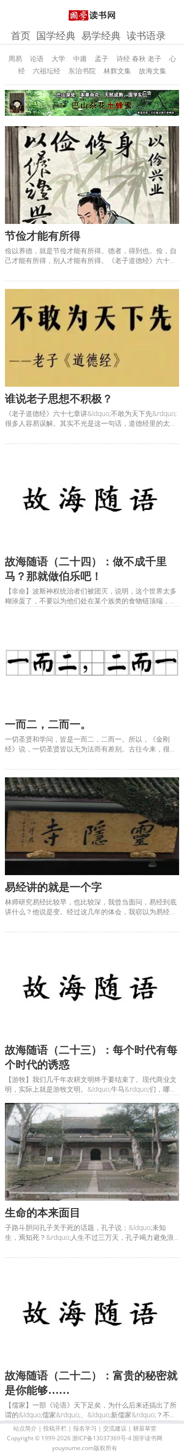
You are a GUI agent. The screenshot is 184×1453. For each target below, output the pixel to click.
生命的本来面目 (42, 1213)
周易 (15, 58)
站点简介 (25, 1428)
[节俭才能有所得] (92, 175)
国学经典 (56, 35)
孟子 (101, 58)
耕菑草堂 (145, 1428)
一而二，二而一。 (48, 724)
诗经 (123, 58)
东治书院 (82, 70)
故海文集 (152, 70)
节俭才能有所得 (42, 236)
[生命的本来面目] (92, 1152)
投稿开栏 (55, 1428)
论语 (37, 58)
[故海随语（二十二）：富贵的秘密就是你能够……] (92, 1315)
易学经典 (101, 35)
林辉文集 (117, 70)
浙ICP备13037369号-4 (101, 1438)
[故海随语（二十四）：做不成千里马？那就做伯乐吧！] (92, 501)
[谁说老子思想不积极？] (92, 338)
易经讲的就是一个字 (53, 887)
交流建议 (115, 1428)
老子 (154, 58)
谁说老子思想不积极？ (59, 399)
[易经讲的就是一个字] (92, 826)
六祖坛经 (46, 70)
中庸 (80, 58)
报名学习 (85, 1428)
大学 (58, 58)
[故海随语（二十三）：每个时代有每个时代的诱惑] (92, 989)
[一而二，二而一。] (92, 663)
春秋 (139, 58)
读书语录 (146, 35)
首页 (20, 35)
